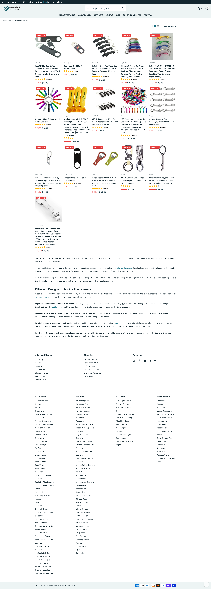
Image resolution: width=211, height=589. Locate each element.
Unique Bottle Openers (85, 465)
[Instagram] (134, 361)
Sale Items (88, 376)
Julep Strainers (82, 523)
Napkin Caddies (41, 492)
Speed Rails (161, 407)
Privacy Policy (41, 380)
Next (61, 2)
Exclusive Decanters (92, 373)
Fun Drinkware (41, 441)
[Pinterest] (139, 361)
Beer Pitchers (40, 461)
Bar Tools (80, 396)
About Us (148, 15)
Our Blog (38, 363)
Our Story (39, 359)
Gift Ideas (98, 15)
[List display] (158, 26)
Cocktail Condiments (44, 526)
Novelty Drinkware (43, 428)
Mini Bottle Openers (84, 441)
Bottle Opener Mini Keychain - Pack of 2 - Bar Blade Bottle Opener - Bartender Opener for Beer (105, 182)
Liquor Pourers (41, 455)
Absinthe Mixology (43, 567)
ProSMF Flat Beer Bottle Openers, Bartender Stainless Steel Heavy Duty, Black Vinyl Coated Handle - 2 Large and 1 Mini (48, 71)
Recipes (38, 366)
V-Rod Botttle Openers (85, 424)
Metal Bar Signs (122, 421)
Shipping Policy (41, 373)
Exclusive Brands (67, 15)
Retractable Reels (83, 468)
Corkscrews (81, 478)
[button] (2, 2)
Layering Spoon (82, 526)
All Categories (84, 15)
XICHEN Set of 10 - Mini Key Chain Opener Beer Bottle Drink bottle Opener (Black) (105, 122)
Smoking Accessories (44, 573)
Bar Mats (39, 543)
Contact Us (40, 370)
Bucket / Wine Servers (44, 482)
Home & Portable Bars (166, 458)
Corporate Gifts (90, 359)
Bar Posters (121, 438)
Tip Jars (79, 550)
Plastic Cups (40, 431)
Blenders (160, 404)
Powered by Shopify (68, 585)
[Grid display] (155, 26)
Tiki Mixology (40, 445)
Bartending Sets (82, 401)
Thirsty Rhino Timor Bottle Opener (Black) (75, 179)
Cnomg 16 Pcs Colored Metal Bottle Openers (47, 120)
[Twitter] (155, 360)
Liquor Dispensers (164, 411)
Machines (161, 401)
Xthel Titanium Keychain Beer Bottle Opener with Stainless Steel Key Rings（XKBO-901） (161, 180)
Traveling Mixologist (84, 539)
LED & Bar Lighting (124, 417)
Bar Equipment (163, 396)
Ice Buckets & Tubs (43, 553)
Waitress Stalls (163, 455)
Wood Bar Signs (122, 424)
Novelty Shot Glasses (44, 424)
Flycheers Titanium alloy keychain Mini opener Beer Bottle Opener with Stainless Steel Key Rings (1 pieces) (48, 182)
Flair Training (81, 536)
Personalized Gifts (91, 363)
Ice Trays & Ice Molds (44, 556)
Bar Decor (120, 396)
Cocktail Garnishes (43, 505)
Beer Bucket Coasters (44, 539)
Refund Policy (41, 376)
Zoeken (123, 8)
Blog (118, 15)
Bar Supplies (41, 396)
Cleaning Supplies (42, 570)
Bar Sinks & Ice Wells (165, 414)
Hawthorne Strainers (84, 519)
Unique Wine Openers (85, 482)
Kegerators (161, 441)
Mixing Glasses (82, 509)
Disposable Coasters (43, 536)
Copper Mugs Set (91, 370)
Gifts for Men (89, 366)
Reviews (109, 15)
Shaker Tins (80, 492)
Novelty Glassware (43, 421)
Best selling (169, 26)
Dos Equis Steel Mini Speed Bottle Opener (75, 67)
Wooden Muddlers (83, 512)
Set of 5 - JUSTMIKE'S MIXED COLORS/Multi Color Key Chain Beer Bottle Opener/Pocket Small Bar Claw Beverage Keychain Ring (162, 71)
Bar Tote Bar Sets (83, 407)
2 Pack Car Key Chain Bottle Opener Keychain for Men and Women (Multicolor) (133, 180)
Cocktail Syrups (41, 509)
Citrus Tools (81, 546)
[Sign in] (200, 8)
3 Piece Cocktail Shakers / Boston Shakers (83, 502)
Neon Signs (121, 428)
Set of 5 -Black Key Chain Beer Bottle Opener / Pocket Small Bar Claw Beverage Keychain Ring (105, 70)
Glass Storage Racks (165, 438)
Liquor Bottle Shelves (125, 414)
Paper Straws (40, 529)
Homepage (7, 20)
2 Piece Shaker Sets (84, 495)
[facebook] (150, 361)
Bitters (38, 502)
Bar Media (80, 553)
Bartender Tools (82, 404)
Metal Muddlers (82, 516)
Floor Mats (161, 451)
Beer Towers (40, 465)
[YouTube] (145, 361)
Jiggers (79, 543)
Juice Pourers (40, 458)
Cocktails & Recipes (132, 15)
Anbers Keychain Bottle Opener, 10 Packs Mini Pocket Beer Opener (161, 122)
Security (160, 461)
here (45, 2)
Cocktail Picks (41, 533)
